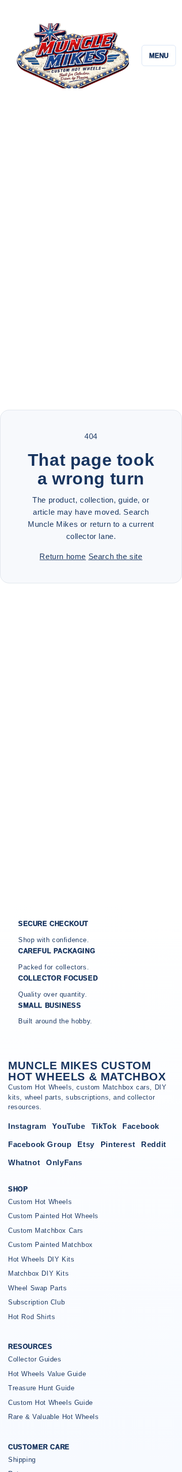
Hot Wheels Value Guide (47, 1374)
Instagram (27, 1126)
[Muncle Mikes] (71, 55)
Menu (158, 56)
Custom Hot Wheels (40, 1202)
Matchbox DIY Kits (38, 1273)
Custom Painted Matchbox (50, 1244)
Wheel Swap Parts (37, 1288)
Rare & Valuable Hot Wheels (53, 1417)
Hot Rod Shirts (31, 1317)
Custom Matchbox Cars (45, 1230)
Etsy (85, 1144)
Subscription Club (36, 1302)
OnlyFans (64, 1162)
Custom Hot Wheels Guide (50, 1402)
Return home (62, 556)
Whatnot (24, 1162)
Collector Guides (35, 1359)
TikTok (104, 1126)
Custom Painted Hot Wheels (53, 1216)
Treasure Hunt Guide (41, 1388)
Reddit (153, 1144)
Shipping (22, 1459)
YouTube (68, 1126)
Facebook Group (39, 1144)
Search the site (115, 556)
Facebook (140, 1126)
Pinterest (118, 1144)
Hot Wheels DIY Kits (41, 1259)
